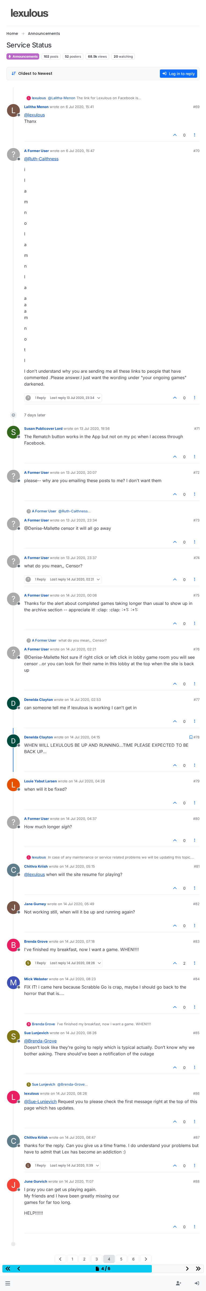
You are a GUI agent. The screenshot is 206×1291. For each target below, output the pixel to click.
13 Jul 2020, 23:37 (81, 558)
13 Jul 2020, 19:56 (95, 428)
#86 (196, 1093)
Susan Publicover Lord (43, 428)
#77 (197, 699)
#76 (196, 649)
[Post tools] (195, 135)
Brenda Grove (36, 941)
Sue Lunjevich (36, 1033)
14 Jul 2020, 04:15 (85, 737)
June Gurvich (35, 1181)
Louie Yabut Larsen (40, 781)
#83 (196, 941)
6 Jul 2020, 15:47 (80, 151)
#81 (197, 866)
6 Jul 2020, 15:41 (80, 107)
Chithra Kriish (36, 866)
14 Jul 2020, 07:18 (80, 941)
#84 (196, 979)
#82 (196, 904)
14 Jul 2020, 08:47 (80, 1137)
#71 (197, 428)
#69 (196, 107)
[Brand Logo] (30, 12)
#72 (196, 472)
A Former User (36, 151)
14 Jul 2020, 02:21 (81, 649)
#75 (196, 595)
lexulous (39, 98)
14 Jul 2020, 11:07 (78, 1181)
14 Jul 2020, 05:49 (78, 904)
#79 (196, 781)
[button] (7, 1283)
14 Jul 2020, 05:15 (80, 866)
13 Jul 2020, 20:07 (81, 472)
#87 (196, 1137)
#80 (196, 818)
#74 (197, 558)
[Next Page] (146, 1259)
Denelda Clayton (38, 699)
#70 (196, 151)
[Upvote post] (175, 135)
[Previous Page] (60, 1259)
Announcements (25, 56)
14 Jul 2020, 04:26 (89, 781)
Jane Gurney (35, 904)
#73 (196, 520)
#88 (196, 1181)
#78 (196, 737)
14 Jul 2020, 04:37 (81, 818)
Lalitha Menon (36, 107)
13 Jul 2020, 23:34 (81, 520)
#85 (196, 1033)
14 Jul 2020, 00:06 (81, 595)
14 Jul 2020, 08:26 (81, 1033)
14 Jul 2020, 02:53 (85, 699)
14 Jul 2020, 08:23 (80, 979)
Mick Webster (36, 979)
